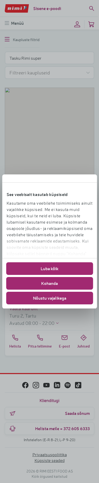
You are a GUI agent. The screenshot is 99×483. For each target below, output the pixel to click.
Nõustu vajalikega (49, 298)
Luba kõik (50, 268)
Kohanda (49, 283)
